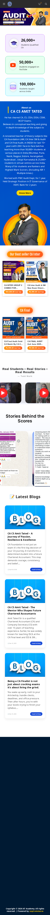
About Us (12, 820)
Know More (25, 193)
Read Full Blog (36, 569)
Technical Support (16, 849)
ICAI (10, 857)
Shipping (12, 808)
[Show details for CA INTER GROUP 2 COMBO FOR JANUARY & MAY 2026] (13, 271)
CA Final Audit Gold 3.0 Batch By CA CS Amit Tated (13, 344)
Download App (15, 845)
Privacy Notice (15, 812)
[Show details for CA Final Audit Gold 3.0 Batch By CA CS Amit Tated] (13, 328)
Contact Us (13, 853)
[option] (25, 16)
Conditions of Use (16, 816)
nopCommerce (36, 911)
